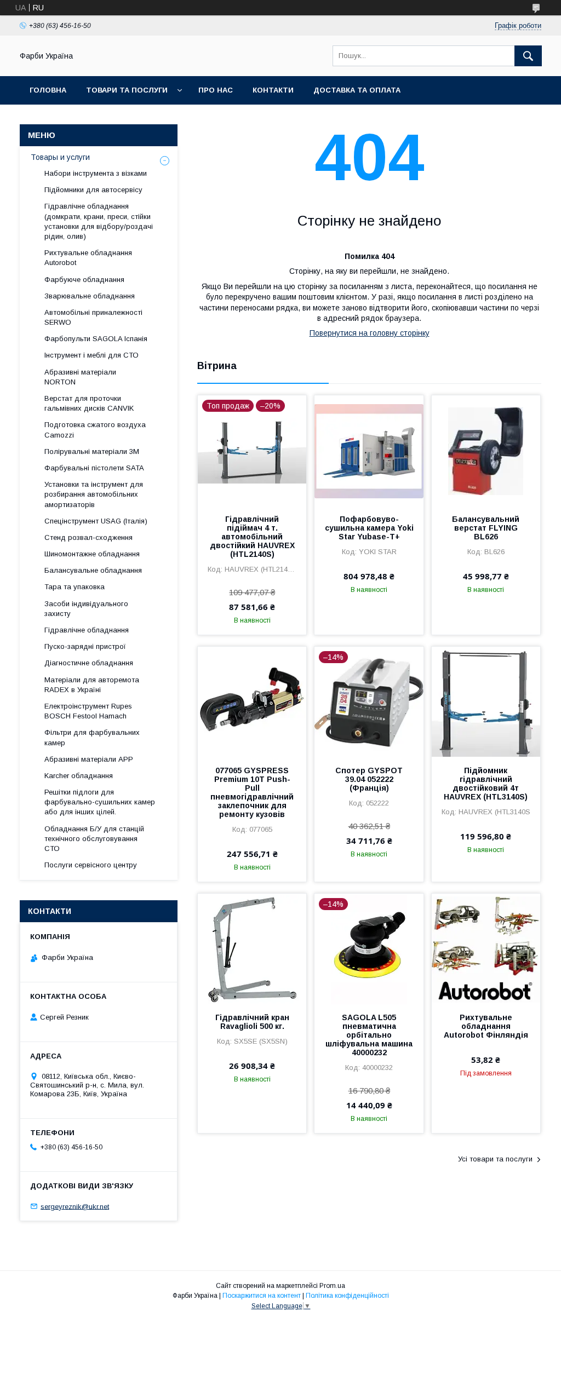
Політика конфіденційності (347, 1295)
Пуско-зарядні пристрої (85, 646)
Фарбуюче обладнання (84, 279)
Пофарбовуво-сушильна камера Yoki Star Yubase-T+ (369, 528)
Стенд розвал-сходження (88, 537)
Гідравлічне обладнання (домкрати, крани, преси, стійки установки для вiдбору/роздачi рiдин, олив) (98, 221)
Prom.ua (332, 1286)
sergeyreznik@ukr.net (75, 1206)
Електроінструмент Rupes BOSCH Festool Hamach (88, 711)
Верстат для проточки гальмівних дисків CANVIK (89, 403)
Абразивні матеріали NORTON (80, 377)
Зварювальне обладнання (89, 296)
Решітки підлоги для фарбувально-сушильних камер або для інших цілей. (99, 802)
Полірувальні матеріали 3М (91, 451)
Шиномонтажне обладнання (92, 554)
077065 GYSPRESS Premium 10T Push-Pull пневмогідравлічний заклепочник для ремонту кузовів (252, 792)
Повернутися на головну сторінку (370, 333)
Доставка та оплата (356, 90)
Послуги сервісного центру (90, 865)
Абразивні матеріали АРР (88, 759)
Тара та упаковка (74, 587)
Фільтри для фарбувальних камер (92, 737)
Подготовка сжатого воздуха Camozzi (95, 430)
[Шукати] (528, 55)
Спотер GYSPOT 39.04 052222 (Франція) (369, 779)
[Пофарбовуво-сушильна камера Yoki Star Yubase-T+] (368, 450)
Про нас (215, 90)
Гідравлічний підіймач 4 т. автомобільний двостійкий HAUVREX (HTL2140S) (252, 537)
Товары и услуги (60, 157)
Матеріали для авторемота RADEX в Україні (91, 685)
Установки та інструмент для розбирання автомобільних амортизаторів (93, 494)
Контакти (273, 90)
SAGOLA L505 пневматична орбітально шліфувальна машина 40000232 (369, 1035)
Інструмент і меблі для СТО (91, 355)
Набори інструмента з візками (95, 173)
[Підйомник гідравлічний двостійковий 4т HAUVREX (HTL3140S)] (486, 701)
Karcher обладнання (78, 776)
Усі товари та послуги (495, 1159)
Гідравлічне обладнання (86, 630)
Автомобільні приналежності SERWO (93, 317)
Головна (48, 90)
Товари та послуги (127, 90)
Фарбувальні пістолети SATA (94, 468)
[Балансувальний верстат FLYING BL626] (486, 450)
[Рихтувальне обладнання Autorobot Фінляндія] (486, 948)
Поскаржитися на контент (261, 1295)
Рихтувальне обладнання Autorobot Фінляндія (486, 1026)
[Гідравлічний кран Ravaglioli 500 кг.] (252, 948)
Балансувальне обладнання (93, 570)
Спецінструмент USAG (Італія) (95, 521)
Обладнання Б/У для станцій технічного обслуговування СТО (94, 839)
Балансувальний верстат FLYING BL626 (485, 528)
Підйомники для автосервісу (93, 190)
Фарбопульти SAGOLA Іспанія (95, 339)
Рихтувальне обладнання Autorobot (88, 258)
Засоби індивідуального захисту (86, 609)
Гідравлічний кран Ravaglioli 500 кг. (252, 1022)
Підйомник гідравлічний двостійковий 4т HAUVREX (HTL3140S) (486, 783)
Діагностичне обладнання (88, 663)
